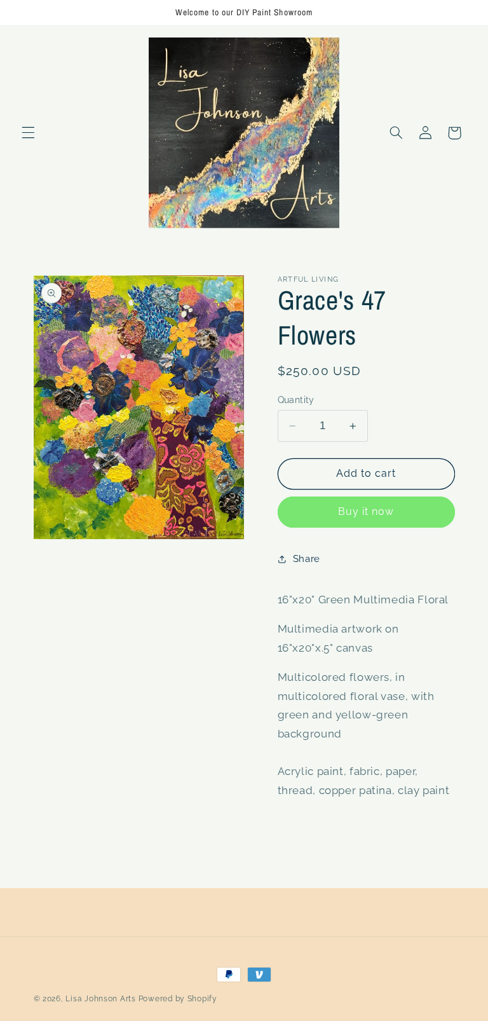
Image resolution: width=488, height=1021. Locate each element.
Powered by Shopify (178, 998)
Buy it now (366, 511)
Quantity (296, 400)
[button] (28, 132)
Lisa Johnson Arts (100, 998)
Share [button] (306, 558)
